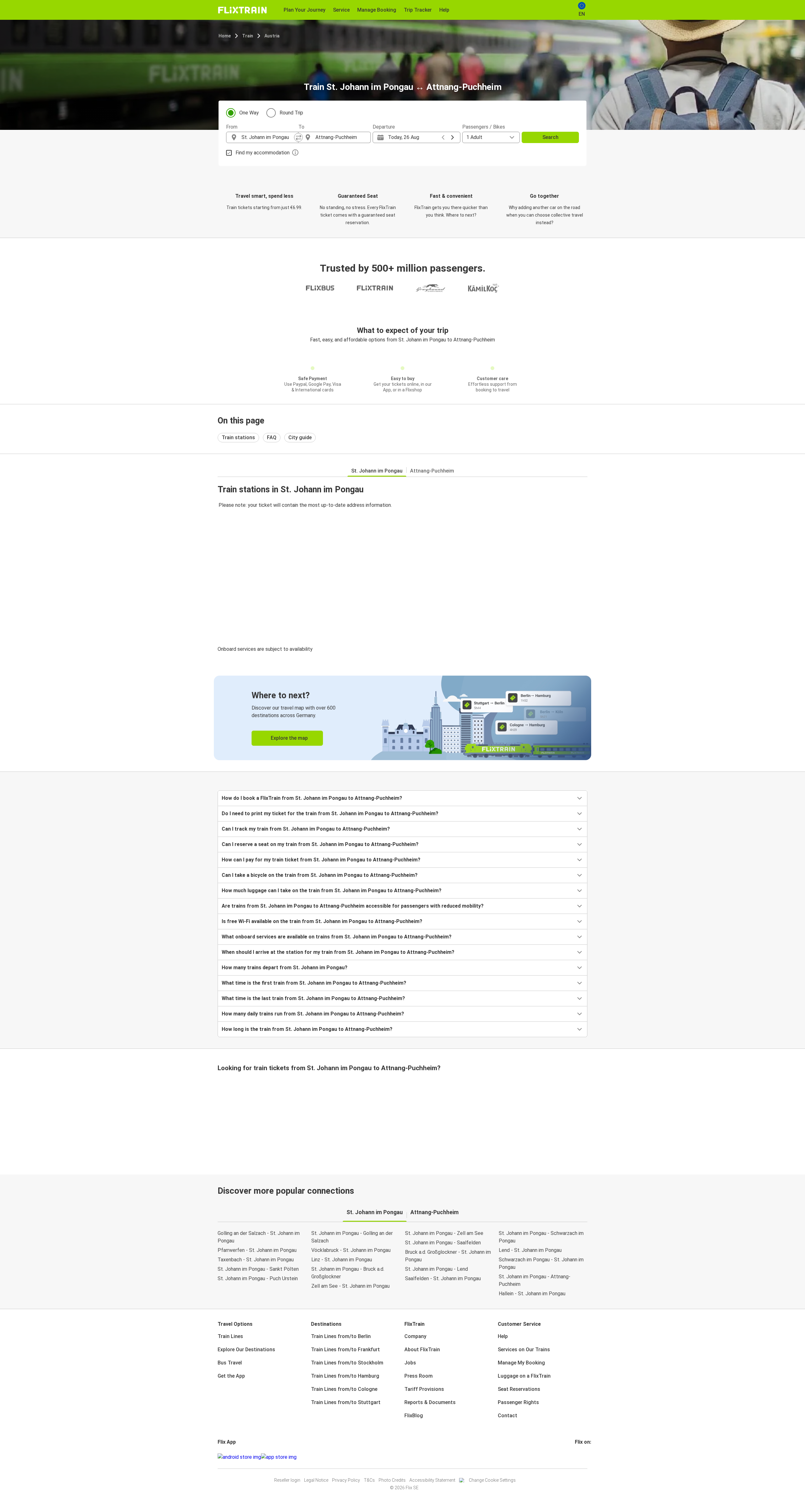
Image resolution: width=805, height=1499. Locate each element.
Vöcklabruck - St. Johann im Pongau (351, 1250)
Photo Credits (392, 1480)
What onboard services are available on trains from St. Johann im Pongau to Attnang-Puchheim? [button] (337, 937)
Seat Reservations (519, 1389)
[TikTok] (585, 1457)
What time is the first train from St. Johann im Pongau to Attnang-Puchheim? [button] (314, 983)
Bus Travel (230, 1363)
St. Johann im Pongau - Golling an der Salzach (352, 1237)
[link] (402, 718)
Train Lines (230, 1336)
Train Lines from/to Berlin (341, 1336)
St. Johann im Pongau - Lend (436, 1269)
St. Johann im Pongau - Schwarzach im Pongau (541, 1237)
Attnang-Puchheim (432, 471)
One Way (249, 113)
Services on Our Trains (524, 1349)
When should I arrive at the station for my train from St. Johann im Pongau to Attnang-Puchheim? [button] (338, 952)
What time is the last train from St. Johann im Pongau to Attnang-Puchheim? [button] (313, 998)
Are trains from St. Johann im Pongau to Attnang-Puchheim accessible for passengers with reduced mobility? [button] (353, 906)
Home (225, 35)
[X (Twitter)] (583, 1457)
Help (503, 1336)
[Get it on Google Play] (239, 1457)
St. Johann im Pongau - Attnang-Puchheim (534, 1280)
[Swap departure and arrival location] (298, 137)
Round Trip (291, 113)
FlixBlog (413, 1416)
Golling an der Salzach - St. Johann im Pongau (259, 1237)
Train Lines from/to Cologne (344, 1389)
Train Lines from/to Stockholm (347, 1363)
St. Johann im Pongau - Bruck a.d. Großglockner (347, 1273)
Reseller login (287, 1480)
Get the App (231, 1376)
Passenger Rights (518, 1402)
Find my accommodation (263, 153)
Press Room (418, 1376)
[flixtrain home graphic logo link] (242, 10)
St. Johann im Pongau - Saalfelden (443, 1243)
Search (550, 137)
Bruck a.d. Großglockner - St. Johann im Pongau (448, 1256)
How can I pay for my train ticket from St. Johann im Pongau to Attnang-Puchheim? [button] (321, 860)
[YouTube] (579, 1457)
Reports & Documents (430, 1402)
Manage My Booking (521, 1363)
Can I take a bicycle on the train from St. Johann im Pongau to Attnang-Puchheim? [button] (320, 875)
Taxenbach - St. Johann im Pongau (256, 1260)
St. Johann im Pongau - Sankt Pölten (258, 1269)
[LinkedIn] (581, 1457)
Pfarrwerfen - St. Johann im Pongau (257, 1250)
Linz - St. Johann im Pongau (341, 1260)
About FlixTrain (422, 1349)
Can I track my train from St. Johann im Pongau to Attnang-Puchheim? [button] (306, 829)
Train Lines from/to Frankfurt (345, 1349)
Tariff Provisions (424, 1389)
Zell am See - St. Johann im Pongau (350, 1286)
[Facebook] (576, 1457)
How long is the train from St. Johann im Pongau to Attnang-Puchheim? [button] (307, 1029)
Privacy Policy (346, 1480)
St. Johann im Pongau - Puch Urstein (258, 1278)
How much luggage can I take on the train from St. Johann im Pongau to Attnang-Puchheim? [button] (331, 890)
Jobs (410, 1363)
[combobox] (268, 137)
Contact (507, 1416)
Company (415, 1336)
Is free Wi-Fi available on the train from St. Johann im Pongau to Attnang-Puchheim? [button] (322, 921)
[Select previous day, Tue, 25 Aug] (443, 137)
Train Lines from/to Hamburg (345, 1376)
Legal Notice (316, 1480)
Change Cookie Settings (492, 1480)
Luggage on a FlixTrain (524, 1376)
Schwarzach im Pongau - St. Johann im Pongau (541, 1263)
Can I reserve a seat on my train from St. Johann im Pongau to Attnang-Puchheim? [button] (320, 844)
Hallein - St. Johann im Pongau (532, 1294)
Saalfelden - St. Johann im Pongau (443, 1278)
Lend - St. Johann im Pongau (530, 1250)
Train (247, 35)
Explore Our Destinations (246, 1349)
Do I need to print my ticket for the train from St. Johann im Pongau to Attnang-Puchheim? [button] (330, 813)
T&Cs (369, 1480)
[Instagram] (578, 1457)
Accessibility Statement (432, 1480)
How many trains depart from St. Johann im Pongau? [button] (284, 968)
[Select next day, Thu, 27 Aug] (452, 137)
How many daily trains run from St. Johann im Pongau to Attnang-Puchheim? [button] (313, 1014)
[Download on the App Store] (279, 1457)
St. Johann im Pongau (376, 471)
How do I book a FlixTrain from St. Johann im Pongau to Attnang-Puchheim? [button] (312, 798)
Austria (272, 35)
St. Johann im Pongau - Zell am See (444, 1233)
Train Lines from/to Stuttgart (345, 1402)
